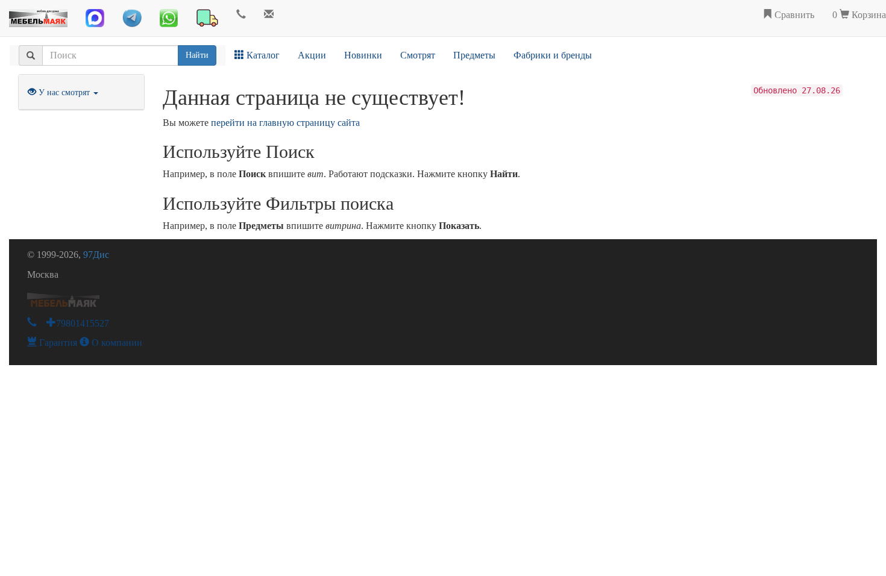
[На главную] (38, 15)
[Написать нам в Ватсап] (169, 18)
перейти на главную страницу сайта (285, 122)
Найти (197, 55)
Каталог (262, 55)
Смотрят (417, 55)
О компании (115, 342)
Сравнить (793, 15)
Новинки (363, 55)
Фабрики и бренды (553, 55)
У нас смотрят (64, 92)
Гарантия (57, 342)
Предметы (474, 55)
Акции (312, 55)
